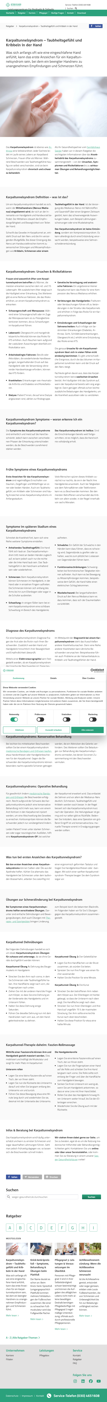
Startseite (10, 12)
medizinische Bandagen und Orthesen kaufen (28, 751)
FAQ (75, 1363)
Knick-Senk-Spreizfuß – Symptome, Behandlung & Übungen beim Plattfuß (40, 1267)
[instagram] (75, 1381)
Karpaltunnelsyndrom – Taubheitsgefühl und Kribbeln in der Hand (48, 26)
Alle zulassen (87, 730)
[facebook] (90, 1381)
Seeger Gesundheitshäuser (77, 1157)
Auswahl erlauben (53, 730)
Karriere (32, 12)
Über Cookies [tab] (88, 678)
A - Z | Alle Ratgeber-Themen (22, 1338)
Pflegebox (44, 1355)
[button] (96, 26)
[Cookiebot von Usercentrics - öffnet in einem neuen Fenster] (92, 670)
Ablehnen (19, 730)
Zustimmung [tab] (18, 678)
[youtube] (98, 1381)
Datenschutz (12, 1396)
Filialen (9, 1359)
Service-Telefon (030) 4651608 (77, 4)
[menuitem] (83, 7)
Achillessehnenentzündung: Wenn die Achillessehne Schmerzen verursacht (90, 1267)
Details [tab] (53, 678)
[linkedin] (83, 1381)
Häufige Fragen (57, 12)
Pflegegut (43, 12)
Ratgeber (22, 12)
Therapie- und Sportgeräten (28, 919)
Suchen (91, 1197)
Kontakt (70, 12)
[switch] (40, 719)
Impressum (27, 1396)
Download (81, 12)
